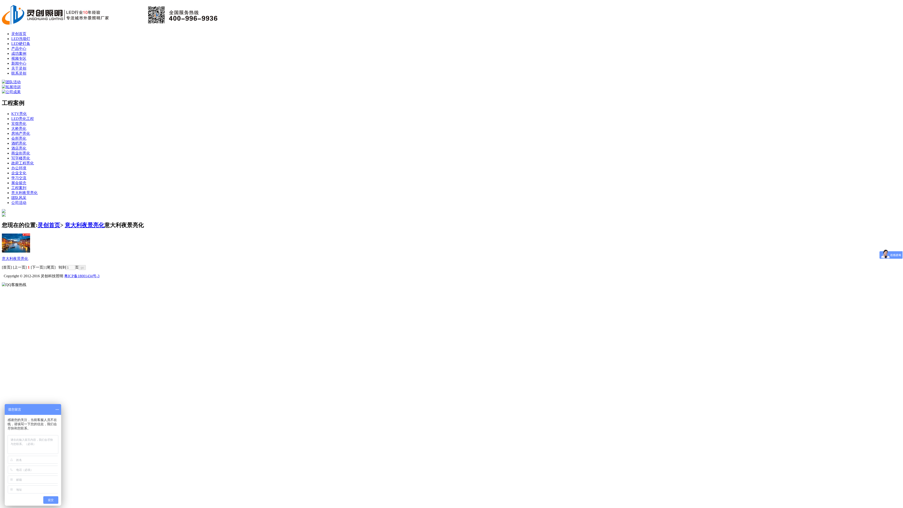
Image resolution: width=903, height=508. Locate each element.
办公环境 (18, 168)
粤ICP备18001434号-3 (81, 276)
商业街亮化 (20, 153)
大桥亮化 (18, 129)
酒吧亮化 (18, 143)
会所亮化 (18, 138)
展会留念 (18, 183)
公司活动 (18, 203)
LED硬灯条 (20, 44)
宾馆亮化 (18, 124)
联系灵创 (18, 73)
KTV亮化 (19, 114)
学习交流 (18, 178)
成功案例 (18, 54)
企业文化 (18, 173)
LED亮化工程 (22, 119)
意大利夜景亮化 (24, 193)
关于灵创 (18, 68)
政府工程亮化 (22, 163)
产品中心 (18, 49)
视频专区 (18, 58)
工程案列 (18, 188)
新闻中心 (18, 63)
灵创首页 (18, 34)
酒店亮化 (18, 148)
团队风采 (18, 198)
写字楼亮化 (20, 158)
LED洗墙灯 (20, 39)
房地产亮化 (20, 133)
